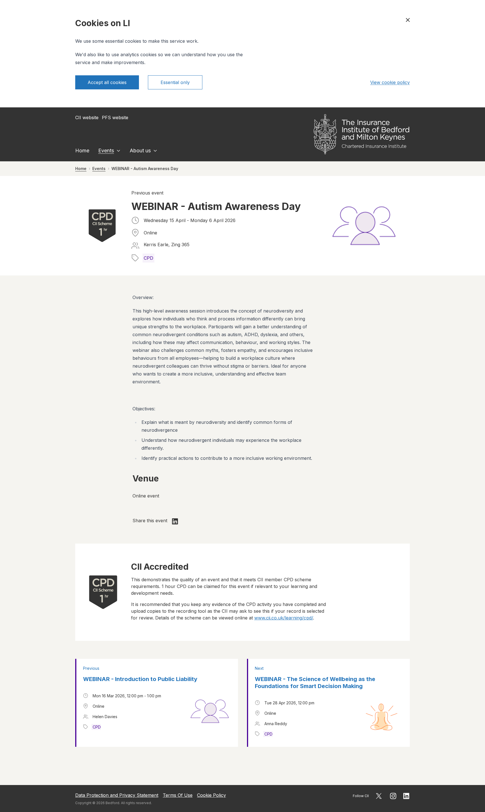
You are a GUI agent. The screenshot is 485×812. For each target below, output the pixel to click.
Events (106, 150)
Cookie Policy (211, 795)
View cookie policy (390, 82)
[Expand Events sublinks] (118, 150)
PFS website (115, 117)
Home (82, 150)
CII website (87, 117)
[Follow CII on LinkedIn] (406, 796)
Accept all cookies (107, 82)
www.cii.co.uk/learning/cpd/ (283, 618)
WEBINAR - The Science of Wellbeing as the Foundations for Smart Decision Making (315, 682)
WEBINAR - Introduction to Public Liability (140, 679)
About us (140, 150)
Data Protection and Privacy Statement (116, 795)
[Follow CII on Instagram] (393, 796)
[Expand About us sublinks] (155, 150)
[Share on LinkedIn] (175, 521)
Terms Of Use (178, 795)
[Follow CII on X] (378, 796)
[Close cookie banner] (408, 20)
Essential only (175, 82)
